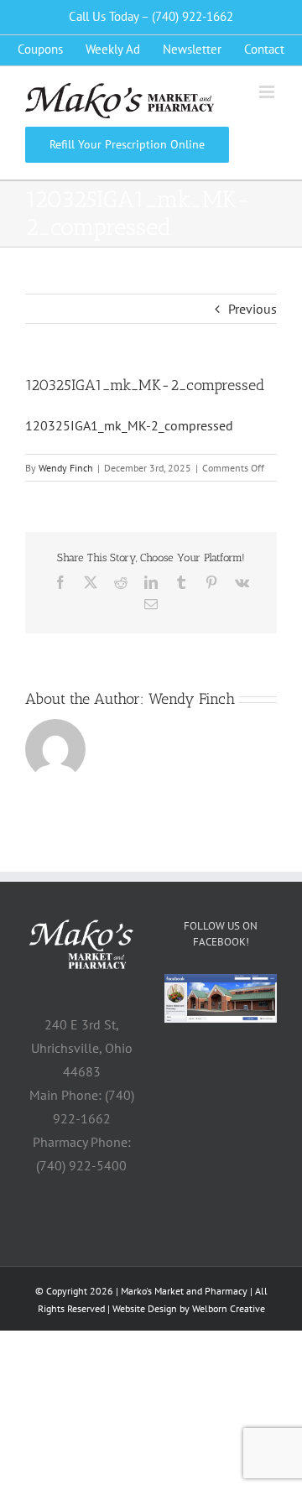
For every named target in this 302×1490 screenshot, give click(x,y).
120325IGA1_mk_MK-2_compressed (129, 425)
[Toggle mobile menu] (268, 92)
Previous (252, 308)
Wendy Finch (66, 467)
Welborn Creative (228, 1308)
